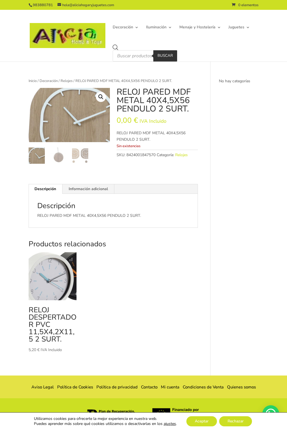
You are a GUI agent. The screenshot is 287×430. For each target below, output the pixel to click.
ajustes (170, 423)
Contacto (149, 387)
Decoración (123, 27)
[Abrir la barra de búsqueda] (115, 47)
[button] (101, 97)
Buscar (165, 55)
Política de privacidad (117, 387)
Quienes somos (240, 387)
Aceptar (202, 421)
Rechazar (236, 421)
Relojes (67, 80)
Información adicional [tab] (88, 189)
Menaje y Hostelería (197, 27)
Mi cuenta (170, 387)
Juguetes (236, 27)
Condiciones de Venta (203, 387)
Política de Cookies (75, 387)
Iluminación (156, 27)
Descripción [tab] (45, 189)
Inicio (33, 80)
